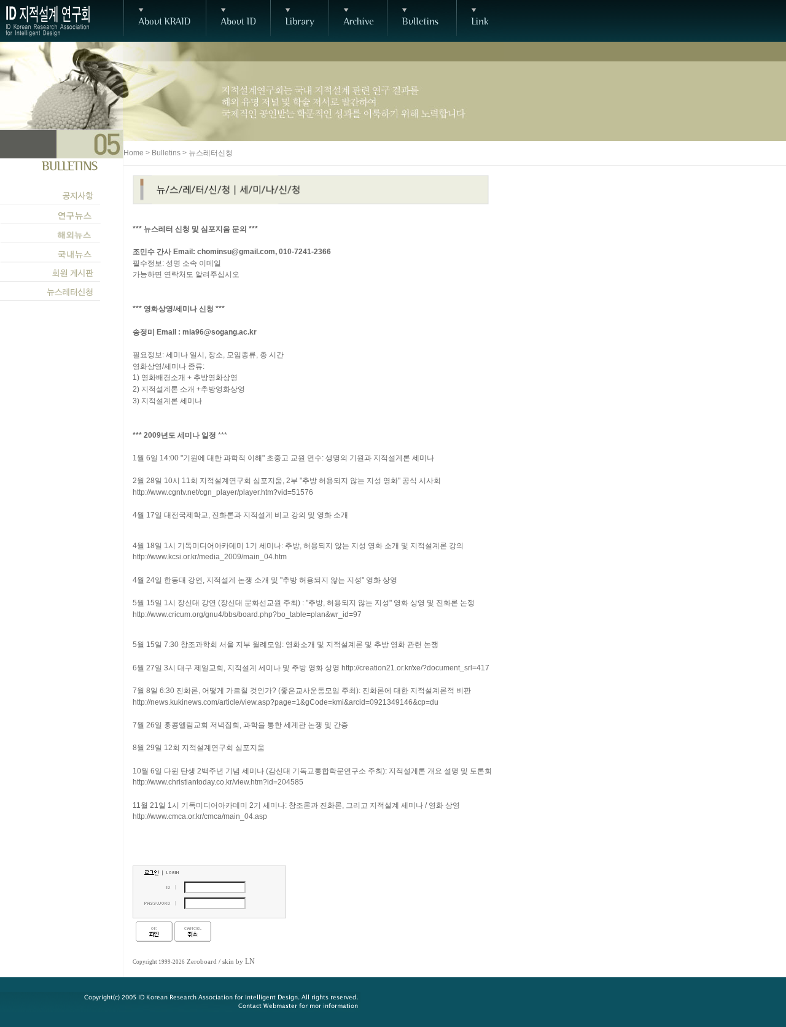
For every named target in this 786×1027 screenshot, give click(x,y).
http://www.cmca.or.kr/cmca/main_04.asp (200, 816)
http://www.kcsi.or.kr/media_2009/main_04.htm (210, 556)
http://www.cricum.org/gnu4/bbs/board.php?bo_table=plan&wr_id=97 (247, 614)
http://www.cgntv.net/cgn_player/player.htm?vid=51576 (223, 492)
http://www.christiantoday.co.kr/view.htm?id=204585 (218, 782)
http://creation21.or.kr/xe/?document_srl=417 (415, 668)
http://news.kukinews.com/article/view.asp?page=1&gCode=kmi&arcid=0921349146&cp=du (285, 702)
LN (250, 961)
